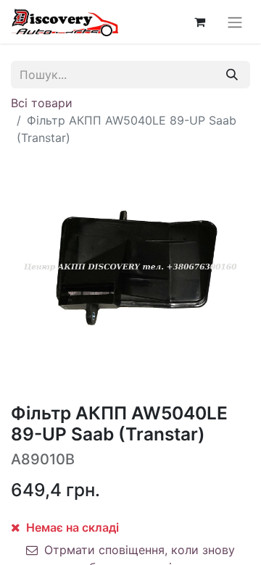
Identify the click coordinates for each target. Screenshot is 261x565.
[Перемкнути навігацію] (235, 22)
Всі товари (41, 103)
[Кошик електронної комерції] (199, 21)
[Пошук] (232, 74)
